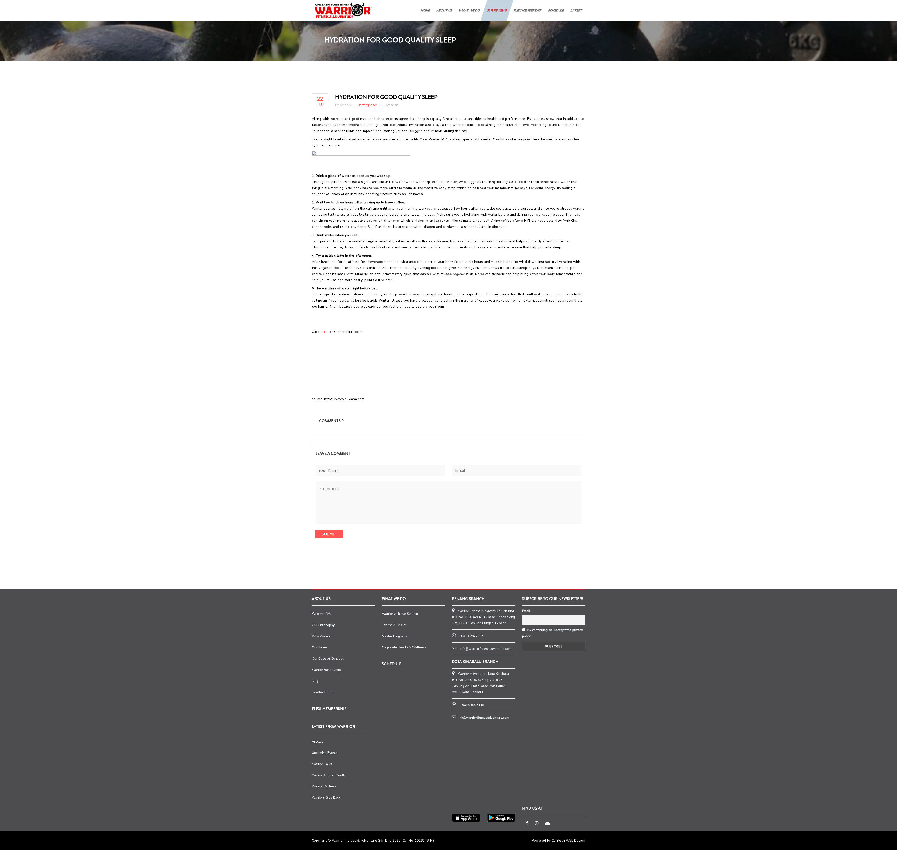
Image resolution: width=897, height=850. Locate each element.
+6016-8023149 (472, 705)
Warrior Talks (322, 764)
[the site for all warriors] (343, 10)
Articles (317, 741)
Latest (576, 10)
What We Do (469, 10)
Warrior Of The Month (328, 775)
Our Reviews (497, 10)
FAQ (315, 681)
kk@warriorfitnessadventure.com (484, 717)
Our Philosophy (323, 625)
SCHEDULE (556, 10)
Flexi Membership (527, 10)
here (324, 332)
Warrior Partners (324, 786)
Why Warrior (321, 636)
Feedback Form (323, 692)
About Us (444, 10)
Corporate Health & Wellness (404, 647)
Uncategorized (368, 105)
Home (425, 10)
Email (526, 611)
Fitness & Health (394, 625)
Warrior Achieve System (400, 614)
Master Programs (394, 636)
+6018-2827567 (471, 636)
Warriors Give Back (326, 797)
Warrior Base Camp (326, 670)
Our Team (319, 647)
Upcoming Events (325, 752)
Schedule (391, 664)
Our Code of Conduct (327, 658)
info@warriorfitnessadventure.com (485, 649)
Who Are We (321, 614)
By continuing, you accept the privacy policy (552, 633)
